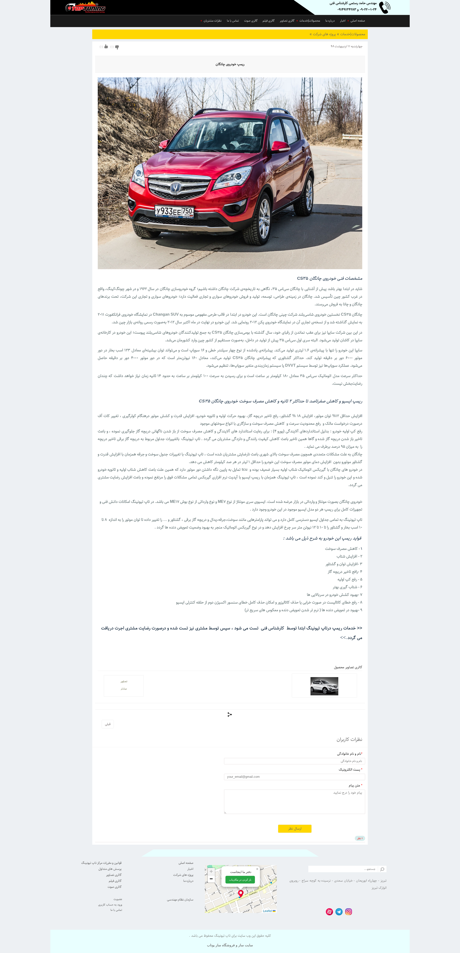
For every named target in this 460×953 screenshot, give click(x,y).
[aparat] (328, 911)
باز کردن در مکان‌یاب (240, 879)
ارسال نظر (294, 828)
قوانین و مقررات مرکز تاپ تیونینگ (101, 862)
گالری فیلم (269, 20)
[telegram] (338, 911)
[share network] (230, 714)
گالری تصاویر (287, 20)
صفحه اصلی (358, 20)
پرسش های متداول (109, 868)
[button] (241, 894)
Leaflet (268, 911)
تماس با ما (233, 20)
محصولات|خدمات (309, 20)
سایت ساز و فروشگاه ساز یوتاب (230, 945)
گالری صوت (251, 20)
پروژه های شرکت (323, 34)
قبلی (107, 724)
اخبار (342, 20)
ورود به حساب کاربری (110, 904)
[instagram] (347, 911)
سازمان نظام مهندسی (180, 899)
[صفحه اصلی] (89, 7)
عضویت (118, 899)
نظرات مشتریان (213, 20)
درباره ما (330, 20)
